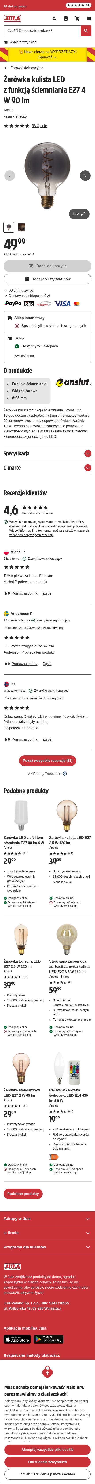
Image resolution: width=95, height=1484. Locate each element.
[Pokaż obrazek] (9, 227)
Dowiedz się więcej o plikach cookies (50, 1437)
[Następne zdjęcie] (85, 175)
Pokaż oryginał (53, 627)
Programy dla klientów (25, 1247)
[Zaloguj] (54, 18)
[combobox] (47, 30)
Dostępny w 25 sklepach (68, 1171)
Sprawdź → (47, 57)
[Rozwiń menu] (89, 18)
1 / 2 (76, 214)
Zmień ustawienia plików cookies (47, 1474)
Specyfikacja (17, 453)
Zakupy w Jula (17, 1218)
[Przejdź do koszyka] (77, 18)
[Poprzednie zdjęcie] (9, 175)
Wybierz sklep (24, 355)
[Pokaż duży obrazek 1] (47, 175)
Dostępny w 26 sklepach (22, 904)
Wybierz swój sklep (23, 42)
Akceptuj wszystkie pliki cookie (47, 1450)
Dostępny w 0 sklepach (68, 904)
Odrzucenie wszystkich (47, 1462)
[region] (47, 1422)
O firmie (11, 1233)
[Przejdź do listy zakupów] (66, 18)
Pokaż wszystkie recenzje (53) (47, 761)
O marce (12, 467)
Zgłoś (47, 593)
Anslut (8, 110)
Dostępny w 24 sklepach (68, 1033)
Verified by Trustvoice (44, 774)
